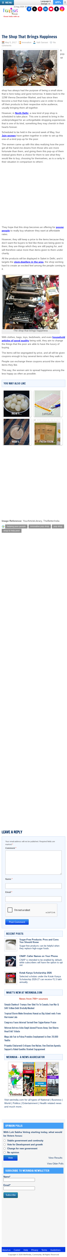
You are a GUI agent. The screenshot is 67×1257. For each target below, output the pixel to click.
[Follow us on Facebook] (29, 9)
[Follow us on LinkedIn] (45, 9)
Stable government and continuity (25, 1140)
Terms (44, 1250)
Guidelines (55, 1250)
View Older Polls (55, 1163)
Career (17, 1250)
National (45, 1100)
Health (43, 1103)
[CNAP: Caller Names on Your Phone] (10, 961)
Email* (6, 1185)
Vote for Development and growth (25, 1144)
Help (26, 1250)
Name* (6, 1176)
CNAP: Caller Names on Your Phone (38, 956)
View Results (55, 1158)
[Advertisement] (35, 191)
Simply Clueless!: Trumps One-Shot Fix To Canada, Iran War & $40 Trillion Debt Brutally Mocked (31, 1006)
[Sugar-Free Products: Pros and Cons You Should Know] (10, 944)
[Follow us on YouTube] (51, 9)
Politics (17, 1103)
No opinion (13, 1152)
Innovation (26, 42)
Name (9, 879)
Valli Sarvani (42, 42)
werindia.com (17, 1100)
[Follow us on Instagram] (62, 9)
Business (57, 1100)
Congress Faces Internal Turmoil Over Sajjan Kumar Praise (30, 1022)
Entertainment (30, 1103)
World (7, 1103)
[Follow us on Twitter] (34, 9)
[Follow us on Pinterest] (40, 9)
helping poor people (16, 526)
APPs (58, 2)
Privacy (34, 1250)
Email (8, 892)
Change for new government (22, 1148)
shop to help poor (11, 530)
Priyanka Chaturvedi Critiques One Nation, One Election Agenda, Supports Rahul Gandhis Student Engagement (32, 1047)
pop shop (58, 526)
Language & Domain (46, 2)
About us (6, 1250)
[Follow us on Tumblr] (56, 9)
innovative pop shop (39, 526)
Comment (10, 848)
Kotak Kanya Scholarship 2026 (35, 973)
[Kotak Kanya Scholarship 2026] (10, 978)
